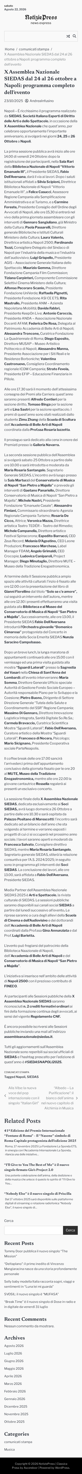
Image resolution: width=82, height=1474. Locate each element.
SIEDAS (33, 1077)
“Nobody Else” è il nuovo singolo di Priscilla (37, 1194)
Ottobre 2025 (14, 1422)
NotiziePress (41, 17)
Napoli (20, 1077)
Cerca (8, 1221)
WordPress (62, 1467)
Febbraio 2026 (15, 1391)
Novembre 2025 (16, 1414)
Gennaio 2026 (14, 1399)
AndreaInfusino (42, 101)
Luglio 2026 (13, 1353)
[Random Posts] (68, 36)
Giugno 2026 (14, 1361)
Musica (9, 1449)
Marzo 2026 (13, 1384)
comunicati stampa (16, 1072)
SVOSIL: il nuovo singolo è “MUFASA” (31, 1294)
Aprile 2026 (13, 1376)
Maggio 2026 (14, 1369)
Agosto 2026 (14, 1346)
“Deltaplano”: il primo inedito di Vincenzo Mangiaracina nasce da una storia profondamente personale (40, 1269)
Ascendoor (31, 1467)
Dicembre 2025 (15, 1406)
